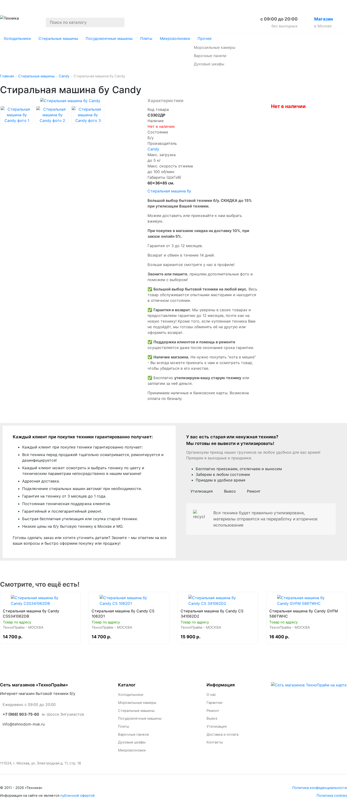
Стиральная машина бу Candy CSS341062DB (31, 613)
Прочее (205, 38)
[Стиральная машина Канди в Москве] (40, 600)
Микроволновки (175, 38)
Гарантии (30, 5)
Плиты (146, 38)
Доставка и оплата (145, 5)
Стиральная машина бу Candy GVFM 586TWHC (303, 613)
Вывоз (78, 5)
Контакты (182, 5)
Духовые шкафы (209, 64)
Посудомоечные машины (109, 38)
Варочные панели (210, 55)
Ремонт (56, 5)
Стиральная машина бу (169, 191)
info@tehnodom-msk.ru (24, 724)
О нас (6, 5)
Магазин (323, 18)
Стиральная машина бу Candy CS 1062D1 (123, 613)
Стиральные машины (58, 38)
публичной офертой (77, 795)
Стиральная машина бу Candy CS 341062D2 (212, 613)
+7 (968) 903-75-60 (21, 714)
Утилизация (105, 5)
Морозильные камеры (214, 47)
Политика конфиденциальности (319, 788)
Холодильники (17, 38)
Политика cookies (332, 795)
